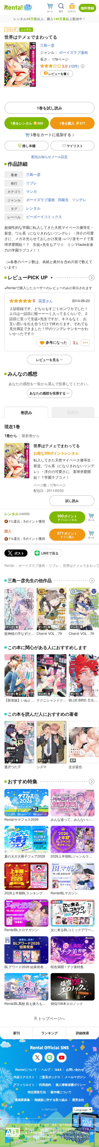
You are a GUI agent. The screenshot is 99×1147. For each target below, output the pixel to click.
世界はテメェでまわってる (57, 445)
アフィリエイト (24, 1085)
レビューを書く (59, 74)
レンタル (33, 208)
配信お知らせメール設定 (49, 156)
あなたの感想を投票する (47, 393)
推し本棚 (28, 145)
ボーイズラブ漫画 (73, 52)
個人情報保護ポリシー (71, 1085)
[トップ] (13, 7)
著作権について (61, 1092)
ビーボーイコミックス (44, 216)
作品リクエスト (24, 1077)
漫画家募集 (22, 1100)
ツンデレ (79, 199)
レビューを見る (47, 359)
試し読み (72, 500)
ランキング (49, 1032)
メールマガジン (75, 1077)
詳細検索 (82, 1032)
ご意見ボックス (49, 1077)
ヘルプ (45, 1069)
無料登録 (87, 7)
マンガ (31, 191)
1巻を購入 (72, 123)
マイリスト (75, 145)
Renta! (9, 565)
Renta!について (26, 1069)
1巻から (10, 435)
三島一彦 (47, 45)
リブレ (31, 182)
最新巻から (31, 435)
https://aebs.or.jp (34, 1140)
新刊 (16, 1032)
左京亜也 (75, 767)
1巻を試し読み (49, 108)
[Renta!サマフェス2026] (27, 7)
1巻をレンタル (26, 123)
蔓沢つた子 (12, 767)
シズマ (41, 767)
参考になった (56, 342)
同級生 (63, 199)
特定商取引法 (37, 1092)
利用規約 (45, 1085)
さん (45, 300)
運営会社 (78, 1100)
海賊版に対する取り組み (51, 1100)
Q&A (58, 1069)
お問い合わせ (75, 1069)
